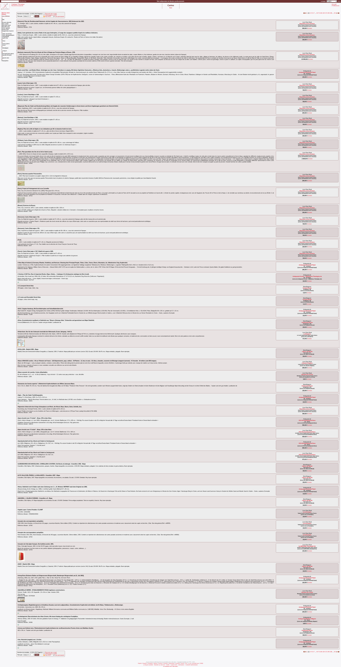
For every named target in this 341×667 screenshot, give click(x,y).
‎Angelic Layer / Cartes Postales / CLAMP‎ (30, 509)
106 (321, 13)
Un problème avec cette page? (170, 666)
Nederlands (171, 663)
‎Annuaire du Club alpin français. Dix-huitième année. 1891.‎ (36, 544)
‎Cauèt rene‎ (5, 38)
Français (165, 663)
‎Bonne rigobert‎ (6, 28)
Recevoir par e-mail (50, 13)
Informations (181, 664)
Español (145, 663)
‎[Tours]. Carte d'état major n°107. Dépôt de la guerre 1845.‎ (35, 251)
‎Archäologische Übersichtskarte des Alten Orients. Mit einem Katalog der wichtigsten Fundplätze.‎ (48, 616)
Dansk (182, 663)
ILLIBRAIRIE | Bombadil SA (307, 546)
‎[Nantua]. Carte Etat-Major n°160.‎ (28, 117)
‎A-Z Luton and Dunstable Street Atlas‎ (29, 297)
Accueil (334, 4)
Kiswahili (177, 663)
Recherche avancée (17, 5)
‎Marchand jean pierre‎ (8, 53)
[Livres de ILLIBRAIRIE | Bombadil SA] (307, 548)
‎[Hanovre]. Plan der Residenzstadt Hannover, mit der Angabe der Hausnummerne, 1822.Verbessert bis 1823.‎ (51, 21)
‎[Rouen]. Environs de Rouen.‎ (27, 205)
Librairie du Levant (307, 592)
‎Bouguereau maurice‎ (8, 31)
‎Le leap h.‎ (4, 50)
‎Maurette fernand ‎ (7, 55)
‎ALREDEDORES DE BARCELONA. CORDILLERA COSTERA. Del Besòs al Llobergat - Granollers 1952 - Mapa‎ (52, 464)
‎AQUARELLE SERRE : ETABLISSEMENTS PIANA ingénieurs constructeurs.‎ (41, 590)
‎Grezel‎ (3, 45)
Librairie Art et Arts (307, 374)
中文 (186, 663)
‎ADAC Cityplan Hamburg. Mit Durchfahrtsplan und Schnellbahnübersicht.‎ (40, 308)
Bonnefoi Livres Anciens (307, 23)
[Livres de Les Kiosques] (307, 514)
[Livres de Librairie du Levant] (307, 595)
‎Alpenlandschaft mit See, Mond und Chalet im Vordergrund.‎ (36, 441)
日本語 (201, 663)
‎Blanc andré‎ (5, 24)
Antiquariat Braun (307, 322)
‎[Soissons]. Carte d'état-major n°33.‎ (29, 217)
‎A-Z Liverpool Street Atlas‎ (26, 285)
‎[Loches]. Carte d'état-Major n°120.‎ (28, 94)
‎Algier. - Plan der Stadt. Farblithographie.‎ (30, 395)
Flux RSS (48, 16)
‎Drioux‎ (3, 41)
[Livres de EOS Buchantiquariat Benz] (307, 423)
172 (326, 13)
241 (335, 13)
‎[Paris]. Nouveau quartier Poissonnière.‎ (30, 173)
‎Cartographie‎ (5, 36)
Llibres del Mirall (307, 351)
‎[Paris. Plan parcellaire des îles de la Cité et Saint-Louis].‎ (35, 151)
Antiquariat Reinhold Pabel (307, 72)
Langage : (324, 1)
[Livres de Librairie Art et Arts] (307, 377)
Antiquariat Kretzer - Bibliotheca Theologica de (307, 276)
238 (331, 13)
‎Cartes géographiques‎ (8, 35)
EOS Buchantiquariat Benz (307, 420)
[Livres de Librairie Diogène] (307, 365)
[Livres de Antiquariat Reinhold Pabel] (307, 75)
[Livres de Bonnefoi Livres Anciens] (307, 26)
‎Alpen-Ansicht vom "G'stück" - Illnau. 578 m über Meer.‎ (35, 418)
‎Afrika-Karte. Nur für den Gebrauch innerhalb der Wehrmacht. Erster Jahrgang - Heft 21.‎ (45, 331)
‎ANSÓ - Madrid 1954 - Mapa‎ (26, 564)
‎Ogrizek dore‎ (5, 58)
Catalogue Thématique (18, 4)
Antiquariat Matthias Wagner (307, 618)
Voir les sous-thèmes (6, 13)
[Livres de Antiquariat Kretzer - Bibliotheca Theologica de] (307, 279)
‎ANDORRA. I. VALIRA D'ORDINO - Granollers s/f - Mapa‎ (35, 498)
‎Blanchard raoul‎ (6, 25)
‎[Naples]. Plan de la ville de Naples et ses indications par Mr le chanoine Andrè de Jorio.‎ (45, 129)
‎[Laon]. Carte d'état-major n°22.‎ (27, 83)
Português (150, 663)
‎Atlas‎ (3, 19)
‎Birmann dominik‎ (6, 22)
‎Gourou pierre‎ (6, 43)
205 (328, 13)
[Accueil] (5, 9)
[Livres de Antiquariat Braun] (307, 325)
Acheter (310, 28)
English (140, 663)
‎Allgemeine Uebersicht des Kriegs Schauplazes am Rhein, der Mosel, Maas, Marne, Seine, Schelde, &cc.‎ (50, 406)
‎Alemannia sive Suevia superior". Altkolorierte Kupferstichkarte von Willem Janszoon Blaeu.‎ (46, 383)
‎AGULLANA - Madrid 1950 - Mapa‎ (28, 349)
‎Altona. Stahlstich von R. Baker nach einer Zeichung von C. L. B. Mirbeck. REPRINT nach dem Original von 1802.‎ (52, 486)
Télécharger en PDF (51, 15)
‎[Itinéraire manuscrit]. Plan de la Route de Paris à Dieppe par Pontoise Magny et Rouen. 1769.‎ (46, 52)
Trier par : (20, 16)
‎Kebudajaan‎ (5, 48)
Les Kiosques (307, 512)
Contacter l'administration (191, 664)
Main (170, 8)
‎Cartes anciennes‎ (7, 33)
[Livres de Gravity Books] (307, 290)
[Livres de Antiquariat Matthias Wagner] (307, 621)
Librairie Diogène (307, 363)
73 (319, 13)
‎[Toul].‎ (19, 240)
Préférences (335, 5)
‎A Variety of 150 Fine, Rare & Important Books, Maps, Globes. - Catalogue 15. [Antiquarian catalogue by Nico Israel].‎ (53, 274)
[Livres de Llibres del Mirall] (307, 354)
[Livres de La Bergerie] (307, 336)
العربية (189, 663)
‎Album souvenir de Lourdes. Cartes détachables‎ (32, 372)
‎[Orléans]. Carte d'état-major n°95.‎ (28, 140)
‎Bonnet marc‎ (5, 29)
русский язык (195, 663)
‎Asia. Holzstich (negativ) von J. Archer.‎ (30, 639)
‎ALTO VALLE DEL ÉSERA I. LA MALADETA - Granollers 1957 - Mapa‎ (39, 475)
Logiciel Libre (174, 664)
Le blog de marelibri (148, 664)
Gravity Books (307, 288)
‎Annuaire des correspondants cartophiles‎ (30, 521)
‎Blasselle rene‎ (6, 26)
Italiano (155, 663)
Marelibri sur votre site (159, 664)
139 (323, 13)
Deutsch (160, 663)
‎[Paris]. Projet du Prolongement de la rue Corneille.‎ (33, 188)
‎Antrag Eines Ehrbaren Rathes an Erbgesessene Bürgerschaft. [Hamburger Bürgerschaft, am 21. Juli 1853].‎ (51, 575)
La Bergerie (307, 334)
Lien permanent (59, 16)
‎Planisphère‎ (5, 60)
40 (317, 13)
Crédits (167, 664)
